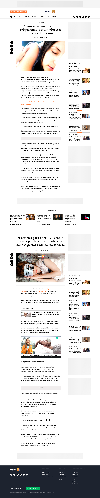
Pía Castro (44, 249)
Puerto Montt (75, 483)
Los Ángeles (75, 476)
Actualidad (26, 16)
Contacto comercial (47, 476)
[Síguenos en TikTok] (86, 17)
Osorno (74, 481)
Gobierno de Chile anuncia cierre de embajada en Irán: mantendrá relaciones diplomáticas (71, 218)
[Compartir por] (11, 52)
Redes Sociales (45, 16)
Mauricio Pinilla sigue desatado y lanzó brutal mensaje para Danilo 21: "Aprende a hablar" (75, 138)
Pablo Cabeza (43, 37)
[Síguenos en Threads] (89, 17)
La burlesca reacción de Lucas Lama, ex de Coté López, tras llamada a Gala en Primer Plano (75, 71)
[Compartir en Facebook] (11, 42)
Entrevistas (17, 16)
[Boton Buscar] (69, 17)
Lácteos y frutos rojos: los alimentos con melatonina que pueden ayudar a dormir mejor (45, 314)
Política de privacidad (15, 488)
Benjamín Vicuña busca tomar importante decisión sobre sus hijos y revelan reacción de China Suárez (45, 218)
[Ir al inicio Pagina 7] (50, 11)
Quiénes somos (46, 472)
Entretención (35, 16)
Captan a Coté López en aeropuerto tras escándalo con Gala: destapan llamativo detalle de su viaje (74, 82)
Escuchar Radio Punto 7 (17, 11)
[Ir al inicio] (11, 17)
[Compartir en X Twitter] (11, 46)
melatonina (42, 291)
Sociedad (53, 16)
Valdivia (74, 479)
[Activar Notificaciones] (71, 17)
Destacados (41, 22)
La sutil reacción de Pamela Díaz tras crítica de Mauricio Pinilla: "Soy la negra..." (75, 106)
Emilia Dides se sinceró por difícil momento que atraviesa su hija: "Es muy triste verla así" (75, 128)
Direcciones (45, 474)
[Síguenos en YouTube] (83, 17)
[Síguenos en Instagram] (77, 17)
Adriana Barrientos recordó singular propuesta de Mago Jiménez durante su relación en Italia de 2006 (74, 94)
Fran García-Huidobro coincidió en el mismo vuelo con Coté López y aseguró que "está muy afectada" (75, 117)
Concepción (75, 474)
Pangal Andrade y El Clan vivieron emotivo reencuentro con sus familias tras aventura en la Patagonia (17, 218)
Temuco (74, 477)
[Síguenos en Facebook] (80, 17)
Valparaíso (75, 472)
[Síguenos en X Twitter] (74, 17)
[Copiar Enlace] (11, 49)
